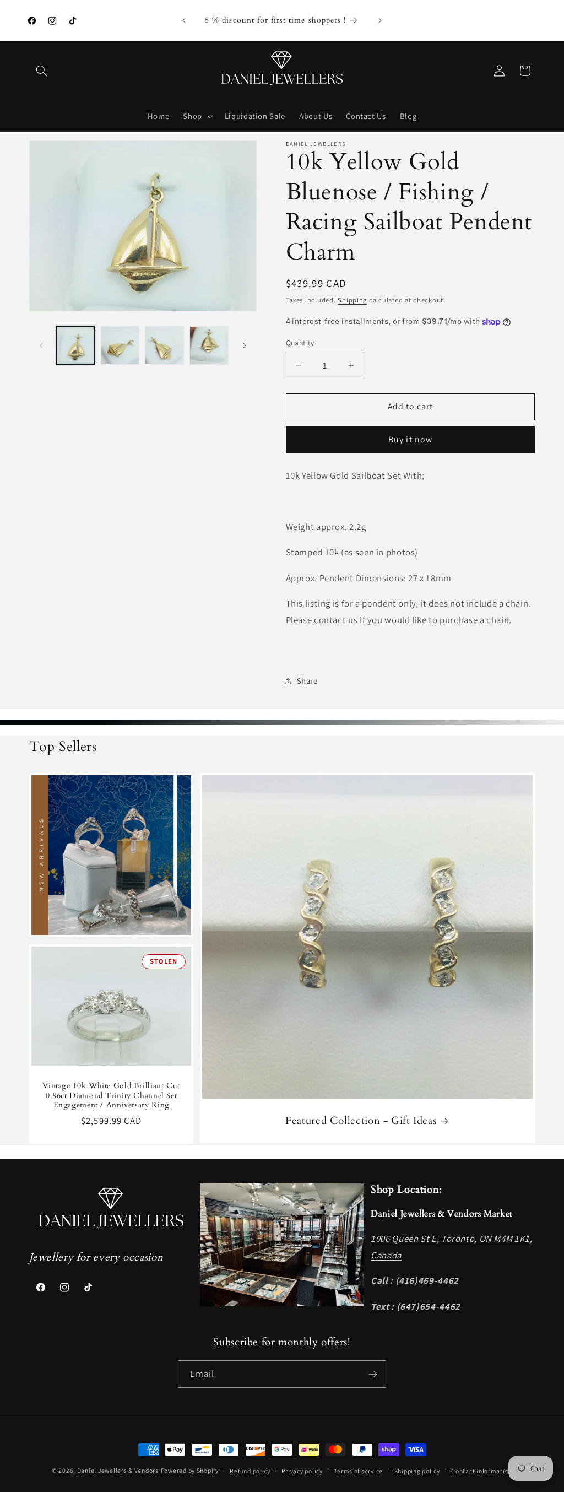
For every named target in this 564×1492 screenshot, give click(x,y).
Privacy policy (301, 1471)
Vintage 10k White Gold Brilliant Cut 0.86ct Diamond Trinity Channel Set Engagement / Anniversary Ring (111, 1095)
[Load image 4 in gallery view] (208, 345)
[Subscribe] (373, 1373)
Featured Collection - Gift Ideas (360, 1121)
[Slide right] (244, 345)
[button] (42, 70)
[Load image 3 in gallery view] (164, 345)
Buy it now (410, 439)
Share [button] (307, 680)
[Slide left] (41, 345)
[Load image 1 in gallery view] (75, 345)
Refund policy (250, 1471)
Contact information (481, 1471)
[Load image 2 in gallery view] (120, 345)
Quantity (300, 343)
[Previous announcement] (184, 20)
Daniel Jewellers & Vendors (118, 1470)
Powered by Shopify (190, 1470)
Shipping (352, 300)
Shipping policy (417, 1471)
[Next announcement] (380, 20)
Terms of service (358, 1471)
